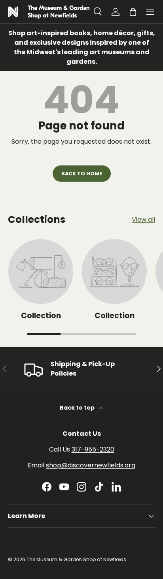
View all (143, 219)
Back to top (78, 408)
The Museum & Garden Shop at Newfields (76, 559)
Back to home (81, 173)
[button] (133, 12)
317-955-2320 (93, 449)
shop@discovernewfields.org (90, 465)
